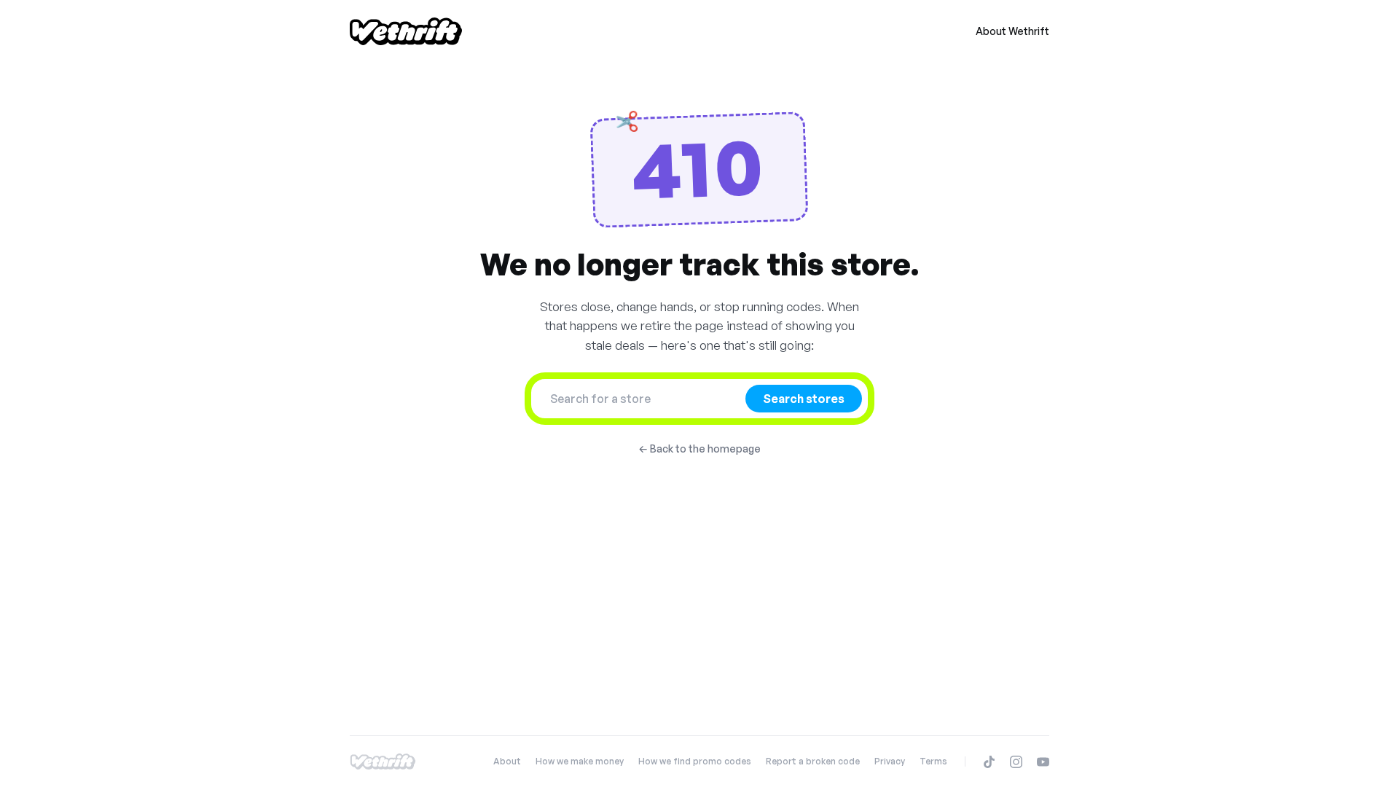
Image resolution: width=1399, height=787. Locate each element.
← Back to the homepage (699, 448)
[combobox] (643, 398)
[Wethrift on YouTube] (1043, 762)
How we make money (580, 761)
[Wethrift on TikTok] (989, 762)
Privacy (889, 761)
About (507, 761)
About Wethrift (1012, 31)
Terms (933, 761)
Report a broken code (813, 761)
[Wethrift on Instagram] (1016, 762)
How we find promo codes (694, 761)
